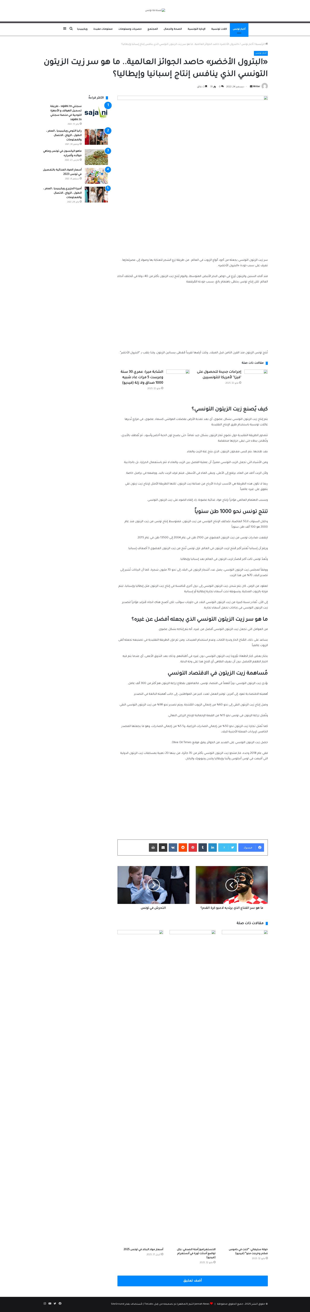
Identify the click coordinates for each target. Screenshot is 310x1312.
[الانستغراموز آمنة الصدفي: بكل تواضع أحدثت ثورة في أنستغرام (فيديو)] (193, 1088)
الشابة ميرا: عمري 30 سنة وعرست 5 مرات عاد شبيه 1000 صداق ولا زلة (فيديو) (142, 377)
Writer (256, 87)
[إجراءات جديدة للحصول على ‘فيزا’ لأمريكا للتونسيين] (256, 377)
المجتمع (153, 29)
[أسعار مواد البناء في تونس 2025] (140, 1088)
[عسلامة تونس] (155, 10)
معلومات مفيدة (103, 29)
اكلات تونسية (219, 29)
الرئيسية (260, 44)
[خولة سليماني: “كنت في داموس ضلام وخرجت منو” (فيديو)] (245, 1088)
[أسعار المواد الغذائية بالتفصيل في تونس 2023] (96, 176)
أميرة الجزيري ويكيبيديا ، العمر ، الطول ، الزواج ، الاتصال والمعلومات (62, 193)
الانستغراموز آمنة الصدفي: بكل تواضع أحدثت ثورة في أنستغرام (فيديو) (196, 1253)
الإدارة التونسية (196, 29)
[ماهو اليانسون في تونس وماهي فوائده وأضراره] (96, 157)
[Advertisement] (192, 221)
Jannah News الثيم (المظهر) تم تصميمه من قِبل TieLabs (176, 1304)
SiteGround (117, 1304)
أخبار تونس (239, 29)
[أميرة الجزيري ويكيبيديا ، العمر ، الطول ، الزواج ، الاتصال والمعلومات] (96, 194)
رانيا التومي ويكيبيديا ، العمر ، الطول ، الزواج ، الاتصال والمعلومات (64, 135)
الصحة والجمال (173, 29)
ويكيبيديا (82, 29)
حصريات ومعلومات (130, 29)
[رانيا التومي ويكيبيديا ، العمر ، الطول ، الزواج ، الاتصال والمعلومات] (96, 137)
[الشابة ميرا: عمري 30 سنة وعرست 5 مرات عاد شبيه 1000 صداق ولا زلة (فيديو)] (178, 377)
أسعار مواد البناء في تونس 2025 (143, 1249)
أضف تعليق (192, 1281)
